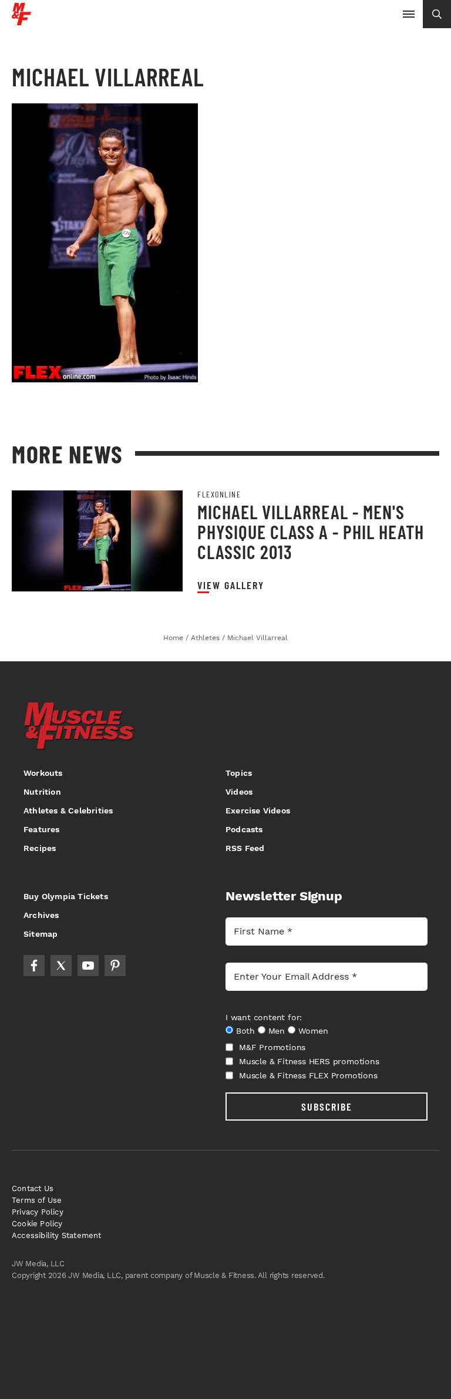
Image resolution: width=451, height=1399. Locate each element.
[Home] (21, 21)
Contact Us (32, 1188)
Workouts (43, 773)
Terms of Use (37, 1200)
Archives (41, 915)
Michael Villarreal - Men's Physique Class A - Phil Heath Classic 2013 (310, 531)
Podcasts (244, 829)
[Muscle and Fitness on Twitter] (61, 965)
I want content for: (264, 1017)
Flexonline (219, 494)
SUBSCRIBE (326, 1106)
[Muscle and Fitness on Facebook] (34, 965)
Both (245, 1030)
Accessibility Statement (57, 1235)
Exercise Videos (258, 810)
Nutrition (42, 791)
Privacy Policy (37, 1212)
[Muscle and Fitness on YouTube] (88, 965)
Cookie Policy (37, 1223)
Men (276, 1030)
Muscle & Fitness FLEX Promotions (308, 1075)
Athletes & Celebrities (68, 810)
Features (41, 829)
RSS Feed (245, 848)
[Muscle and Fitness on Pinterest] (115, 965)
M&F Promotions (272, 1047)
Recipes (39, 848)
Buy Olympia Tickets (65, 896)
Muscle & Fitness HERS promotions (309, 1061)
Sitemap (40, 934)
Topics (239, 773)
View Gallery (230, 585)
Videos (239, 791)
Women (313, 1030)
